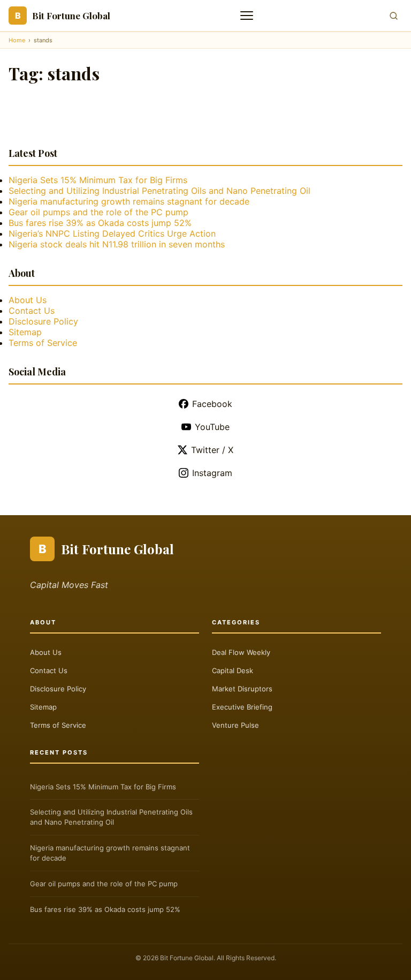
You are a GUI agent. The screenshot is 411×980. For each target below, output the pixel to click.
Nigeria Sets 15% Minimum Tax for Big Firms (98, 180)
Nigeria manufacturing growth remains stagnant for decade (129, 201)
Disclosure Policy (43, 321)
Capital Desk (232, 670)
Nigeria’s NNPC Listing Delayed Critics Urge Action (112, 233)
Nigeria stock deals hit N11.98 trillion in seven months (117, 244)
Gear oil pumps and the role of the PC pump (98, 212)
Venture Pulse (235, 725)
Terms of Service (43, 342)
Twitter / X (212, 449)
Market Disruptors (242, 688)
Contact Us (32, 310)
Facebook (212, 403)
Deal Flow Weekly (241, 652)
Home (17, 40)
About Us (28, 300)
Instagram (212, 473)
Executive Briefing (242, 707)
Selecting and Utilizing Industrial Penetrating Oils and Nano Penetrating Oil (159, 190)
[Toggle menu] (247, 15)
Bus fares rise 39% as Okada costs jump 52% (100, 222)
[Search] (393, 16)
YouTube (212, 426)
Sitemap (25, 332)
